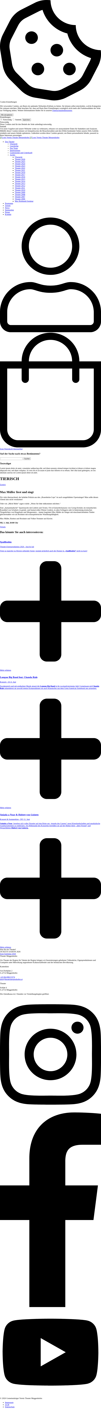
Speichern (26, 120)
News (7, 208)
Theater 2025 (20, 161)
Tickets (7, 206)
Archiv (12, 155)
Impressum (9, 1402)
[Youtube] (50, 1396)
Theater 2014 (20, 181)
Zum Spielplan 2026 (8, 954)
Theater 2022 (20, 168)
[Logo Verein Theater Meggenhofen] (29, 137)
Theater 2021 (20, 170)
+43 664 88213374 (7, 977)
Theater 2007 (20, 197)
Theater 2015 (20, 179)
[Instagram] (50, 1111)
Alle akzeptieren (6, 115)
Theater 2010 (20, 190)
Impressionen (15, 150)
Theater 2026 (20, 159)
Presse (7, 212)
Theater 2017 (20, 175)
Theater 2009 (20, 192)
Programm (9, 203)
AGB (7, 1405)
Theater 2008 (20, 195)
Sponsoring (9, 210)
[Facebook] (50, 1306)
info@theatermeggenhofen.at (11, 979)
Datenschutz (10, 1407)
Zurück (3, 485)
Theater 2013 (20, 184)
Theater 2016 (20, 177)
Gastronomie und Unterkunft (21, 153)
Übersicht (13, 144)
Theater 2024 (20, 164)
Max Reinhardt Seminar (24, 201)
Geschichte (14, 146)
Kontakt (8, 214)
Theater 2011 (20, 188)
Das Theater (9, 142)
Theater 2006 (20, 199)
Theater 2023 (20, 166)
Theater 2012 (20, 186)
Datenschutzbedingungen (62, 110)
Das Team (14, 148)
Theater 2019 (20, 172)
